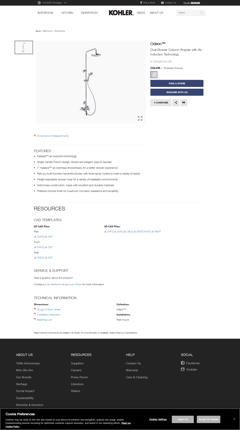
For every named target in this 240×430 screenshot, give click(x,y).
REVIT (158, 231)
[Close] (234, 419)
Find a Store (149, 2)
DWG (40, 236)
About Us (156, 12)
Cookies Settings (158, 419)
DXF (50, 236)
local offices (75, 284)
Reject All (183, 419)
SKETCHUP (143, 231)
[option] (91, 82)
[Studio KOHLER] (191, 2)
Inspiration (89, 12)
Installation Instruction (48, 314)
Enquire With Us (177, 92)
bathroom (45, 12)
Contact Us (170, 2)
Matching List (44, 319)
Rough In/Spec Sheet (48, 309)
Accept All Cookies (208, 419)
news (141, 12)
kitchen (67, 12)
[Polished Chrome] (153, 74)
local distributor (53, 284)
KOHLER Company (52, 2)
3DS (119, 231)
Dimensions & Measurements (53, 136)
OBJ (129, 231)
